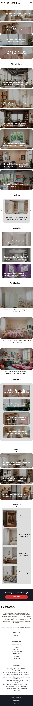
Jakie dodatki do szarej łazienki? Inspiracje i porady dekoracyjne (16, 258)
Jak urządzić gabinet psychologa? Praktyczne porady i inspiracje (15, 104)
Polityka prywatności (16, 697)
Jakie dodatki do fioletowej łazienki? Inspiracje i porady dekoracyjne (14, 274)
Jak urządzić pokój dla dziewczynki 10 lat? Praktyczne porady (16, 341)
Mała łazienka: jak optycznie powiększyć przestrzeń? (14, 242)
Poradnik (16, 380)
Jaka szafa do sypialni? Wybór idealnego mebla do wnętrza (24, 517)
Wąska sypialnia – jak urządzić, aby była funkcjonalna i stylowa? (24, 536)
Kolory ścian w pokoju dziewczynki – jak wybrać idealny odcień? (16, 53)
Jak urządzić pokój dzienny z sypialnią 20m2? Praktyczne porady (16, 463)
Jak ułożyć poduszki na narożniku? (16, 674)
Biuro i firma (16, 64)
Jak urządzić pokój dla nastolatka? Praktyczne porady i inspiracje (16, 372)
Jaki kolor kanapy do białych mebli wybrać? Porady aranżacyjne (16, 40)
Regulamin (16, 703)
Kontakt (16, 635)
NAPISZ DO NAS (16, 596)
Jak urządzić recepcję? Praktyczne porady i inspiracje (15, 185)
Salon (16, 449)
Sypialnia (16, 504)
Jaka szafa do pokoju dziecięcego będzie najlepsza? (16, 311)
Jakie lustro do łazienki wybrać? (16, 686)
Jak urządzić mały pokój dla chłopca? (16, 672)
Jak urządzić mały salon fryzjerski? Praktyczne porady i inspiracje (15, 165)
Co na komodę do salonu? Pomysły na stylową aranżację (16, 14)
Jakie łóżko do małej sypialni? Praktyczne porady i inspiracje (24, 554)
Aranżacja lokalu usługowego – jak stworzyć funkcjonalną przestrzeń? (15, 83)
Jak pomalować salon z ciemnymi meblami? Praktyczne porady (14, 479)
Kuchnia (16, 195)
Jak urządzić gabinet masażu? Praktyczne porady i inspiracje (14, 144)
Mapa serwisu (16, 700)
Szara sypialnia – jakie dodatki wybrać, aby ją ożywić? (24, 573)
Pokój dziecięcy (16, 283)
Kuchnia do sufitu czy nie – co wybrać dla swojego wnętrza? (16, 218)
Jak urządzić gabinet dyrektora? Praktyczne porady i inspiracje (14, 124)
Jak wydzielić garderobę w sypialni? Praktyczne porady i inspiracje (16, 28)
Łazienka (16, 228)
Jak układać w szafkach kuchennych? (16, 684)
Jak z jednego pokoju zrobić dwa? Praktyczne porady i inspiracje (14, 495)
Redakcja (16, 633)
